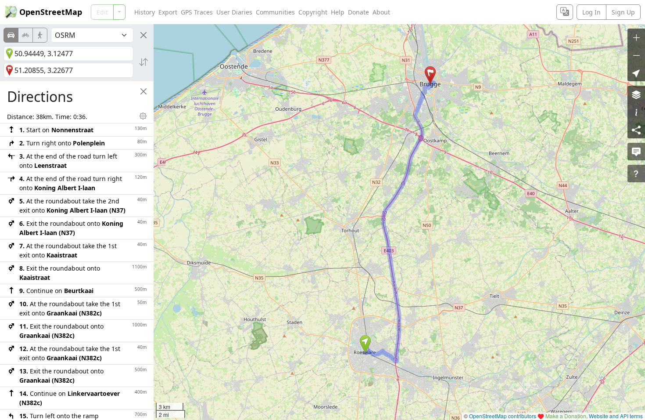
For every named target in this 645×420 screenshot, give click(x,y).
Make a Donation (565, 416)
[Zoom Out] (636, 55)
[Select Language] (564, 12)
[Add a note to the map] (636, 151)
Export (167, 12)
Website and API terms (616, 416)
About (381, 12)
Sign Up (623, 12)
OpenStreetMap (50, 12)
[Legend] (636, 112)
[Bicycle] (25, 35)
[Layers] (636, 94)
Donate (358, 12)
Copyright (312, 12)
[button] (365, 344)
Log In (591, 12)
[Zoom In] (636, 37)
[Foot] (39, 35)
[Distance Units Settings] (143, 116)
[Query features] (636, 173)
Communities (275, 12)
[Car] (11, 35)
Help (337, 12)
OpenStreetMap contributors (502, 416)
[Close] (143, 35)
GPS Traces (197, 12)
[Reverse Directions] (143, 62)
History (144, 12)
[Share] (636, 129)
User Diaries (234, 12)
